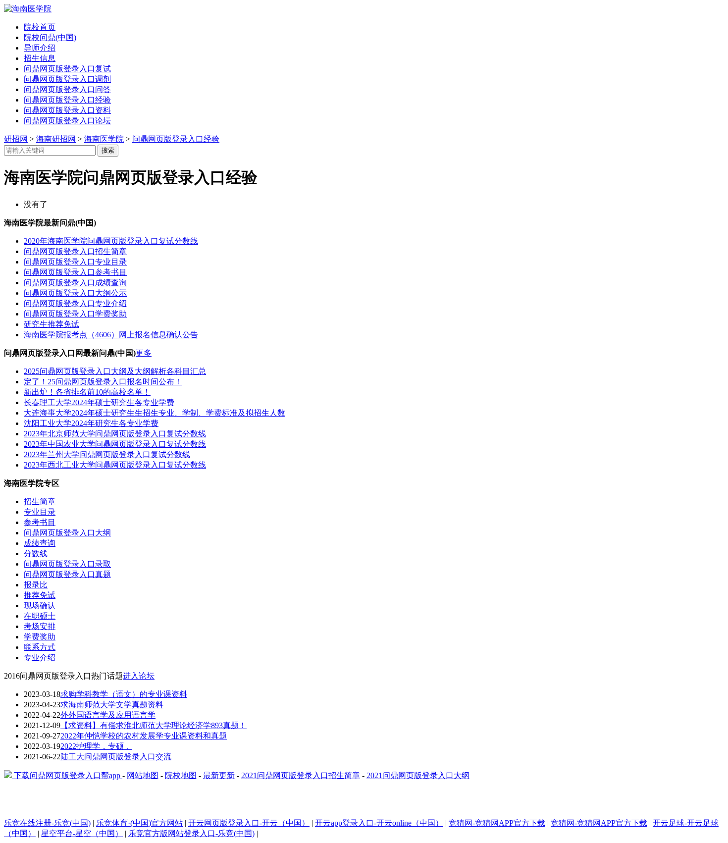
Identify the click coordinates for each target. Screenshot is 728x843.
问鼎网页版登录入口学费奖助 (75, 314)
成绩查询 (39, 543)
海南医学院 (104, 139)
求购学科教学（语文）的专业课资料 (123, 694)
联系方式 (39, 647)
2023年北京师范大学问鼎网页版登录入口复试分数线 (115, 433)
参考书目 (39, 522)
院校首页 (39, 27)
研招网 (16, 139)
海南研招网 (56, 139)
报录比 (36, 584)
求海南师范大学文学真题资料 (111, 704)
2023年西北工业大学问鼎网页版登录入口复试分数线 (115, 465)
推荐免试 (39, 595)
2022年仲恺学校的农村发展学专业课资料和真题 (143, 736)
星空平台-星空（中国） (82, 833)
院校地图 (181, 775)
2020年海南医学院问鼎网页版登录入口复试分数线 (111, 241)
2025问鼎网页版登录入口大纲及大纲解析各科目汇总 (115, 371)
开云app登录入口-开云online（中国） (379, 823)
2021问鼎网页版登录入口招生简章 (300, 775)
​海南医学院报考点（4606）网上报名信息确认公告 (111, 334)
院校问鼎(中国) (50, 37)
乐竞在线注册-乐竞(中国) (47, 823)
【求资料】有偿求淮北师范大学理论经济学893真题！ (153, 725)
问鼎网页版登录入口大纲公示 (75, 293)
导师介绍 (39, 48)
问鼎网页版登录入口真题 (67, 574)
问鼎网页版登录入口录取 (67, 564)
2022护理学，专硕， (96, 746)
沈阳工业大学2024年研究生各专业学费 (91, 423)
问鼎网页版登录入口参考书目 (75, 272)
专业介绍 (39, 657)
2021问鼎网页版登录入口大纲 (417, 775)
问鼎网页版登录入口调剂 (67, 79)
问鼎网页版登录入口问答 (67, 89)
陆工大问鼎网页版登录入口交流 (115, 756)
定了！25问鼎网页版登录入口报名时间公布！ (103, 381)
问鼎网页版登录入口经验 (67, 100)
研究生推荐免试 (51, 324)
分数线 (36, 553)
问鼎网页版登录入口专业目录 (75, 262)
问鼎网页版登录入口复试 (67, 68)
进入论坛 (139, 676)
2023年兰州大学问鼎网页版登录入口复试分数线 (107, 454)
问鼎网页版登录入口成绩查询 (75, 282)
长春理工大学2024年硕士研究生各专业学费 (99, 402)
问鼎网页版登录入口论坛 (67, 120)
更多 (144, 353)
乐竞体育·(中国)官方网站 (139, 823)
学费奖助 (39, 636)
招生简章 (39, 501)
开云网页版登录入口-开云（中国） (249, 823)
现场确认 (39, 605)
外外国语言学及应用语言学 (108, 715)
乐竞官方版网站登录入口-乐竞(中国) (191, 833)
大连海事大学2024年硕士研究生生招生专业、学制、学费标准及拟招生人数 (154, 413)
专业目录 (39, 512)
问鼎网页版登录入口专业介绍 (75, 303)
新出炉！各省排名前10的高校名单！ (87, 392)
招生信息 (39, 58)
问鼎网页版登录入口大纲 (67, 532)
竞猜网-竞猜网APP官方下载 (497, 823)
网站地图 (142, 775)
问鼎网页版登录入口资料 (67, 110)
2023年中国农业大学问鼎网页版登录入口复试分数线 (115, 444)
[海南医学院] (28, 8)
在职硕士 (39, 616)
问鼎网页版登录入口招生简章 (75, 251)
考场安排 (39, 626)
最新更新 (219, 775)
